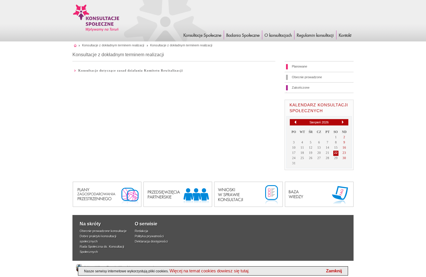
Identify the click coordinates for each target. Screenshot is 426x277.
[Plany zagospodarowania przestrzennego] (107, 194)
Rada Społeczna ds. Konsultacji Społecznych (102, 249)
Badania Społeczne (243, 36)
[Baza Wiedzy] (319, 194)
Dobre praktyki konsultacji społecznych (98, 238)
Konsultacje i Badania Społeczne (96, 18)
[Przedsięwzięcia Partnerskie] (177, 194)
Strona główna (75, 45)
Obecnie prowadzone (307, 77)
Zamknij (334, 270)
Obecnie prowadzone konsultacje (103, 231)
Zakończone (301, 87)
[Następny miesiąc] (343, 122)
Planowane (299, 66)
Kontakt (345, 36)
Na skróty (90, 223)
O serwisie (146, 223)
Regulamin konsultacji (315, 36)
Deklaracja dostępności (151, 241)
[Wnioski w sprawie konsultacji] (248, 194)
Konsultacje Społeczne (202, 36)
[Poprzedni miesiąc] (295, 122)
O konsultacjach (278, 36)
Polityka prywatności (149, 236)
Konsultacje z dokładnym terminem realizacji (113, 45)
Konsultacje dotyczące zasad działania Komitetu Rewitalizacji (130, 70)
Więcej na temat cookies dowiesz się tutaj (209, 270)
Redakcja (141, 231)
